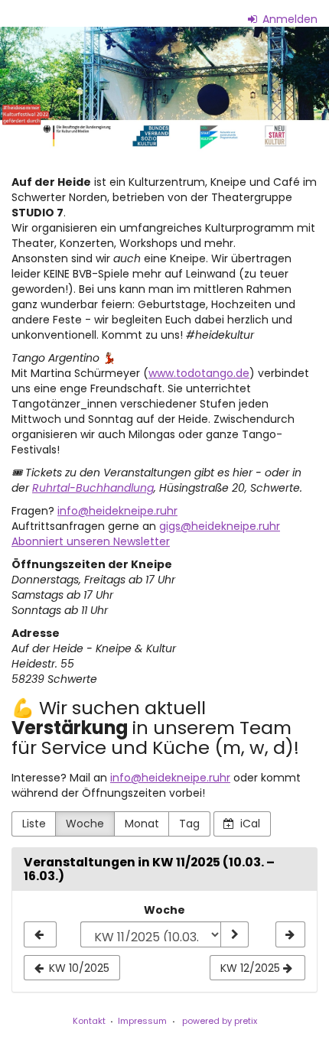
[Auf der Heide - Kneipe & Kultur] (164, 89)
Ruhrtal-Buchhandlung (93, 488)
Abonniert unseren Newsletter (90, 541)
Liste (34, 823)
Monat (142, 823)
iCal (248, 823)
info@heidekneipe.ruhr (117, 510)
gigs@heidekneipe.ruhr (219, 526)
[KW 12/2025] (290, 934)
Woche (85, 823)
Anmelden (288, 19)
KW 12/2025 (251, 968)
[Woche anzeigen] (234, 934)
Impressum (142, 1021)
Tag (189, 823)
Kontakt (89, 1021)
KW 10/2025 (77, 968)
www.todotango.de (198, 373)
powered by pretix (219, 1021)
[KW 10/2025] (40, 934)
